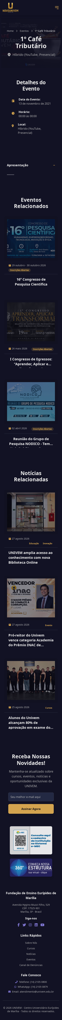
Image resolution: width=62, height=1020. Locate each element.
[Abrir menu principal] (57, 7)
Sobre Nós (31, 942)
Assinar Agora (31, 809)
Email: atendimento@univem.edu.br (33, 991)
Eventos (24, 30)
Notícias (31, 954)
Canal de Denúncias (31, 965)
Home (10, 30)
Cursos (31, 948)
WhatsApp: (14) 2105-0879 (33, 986)
